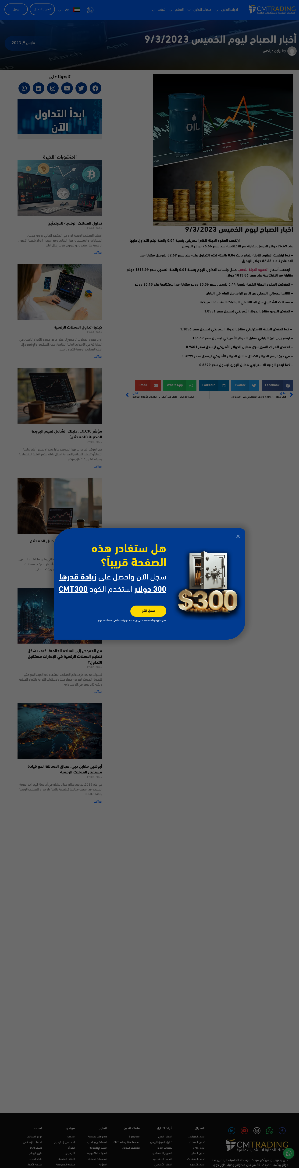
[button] (238, 536)
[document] (149, 584)
